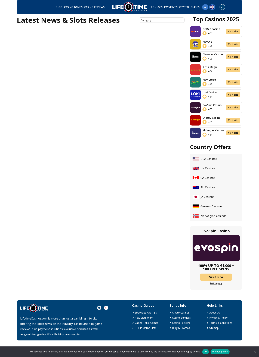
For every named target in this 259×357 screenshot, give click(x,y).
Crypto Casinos (180, 312)
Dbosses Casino (212, 54)
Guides (195, 7)
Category (146, 20)
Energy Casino (211, 117)
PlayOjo (207, 41)
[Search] (205, 7)
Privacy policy (220, 351)
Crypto (184, 7)
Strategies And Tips (146, 312)
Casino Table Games (146, 322)
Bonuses (156, 7)
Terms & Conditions (220, 322)
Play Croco (209, 79)
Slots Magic (209, 67)
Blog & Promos (181, 328)
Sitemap (214, 328)
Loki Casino (209, 92)
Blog (59, 7)
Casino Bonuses (181, 317)
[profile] (222, 7)
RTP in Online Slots (145, 328)
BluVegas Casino (213, 130)
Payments (170, 7)
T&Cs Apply (216, 283)
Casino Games (73, 7)
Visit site (233, 31)
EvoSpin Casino (212, 105)
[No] (254, 351)
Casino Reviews (94, 7)
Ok (205, 351)
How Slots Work (144, 317)
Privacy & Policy (218, 317)
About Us (214, 312)
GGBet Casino (211, 29)
